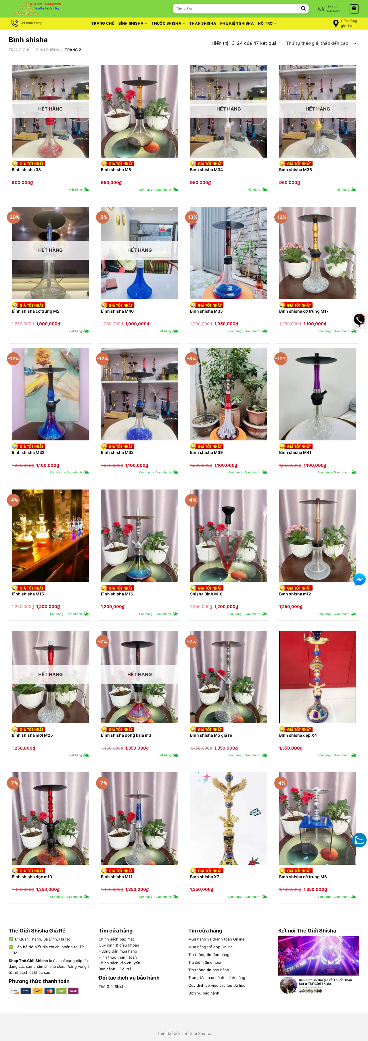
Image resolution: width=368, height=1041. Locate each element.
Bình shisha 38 (26, 169)
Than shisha (202, 23)
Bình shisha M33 (117, 452)
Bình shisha (130, 23)
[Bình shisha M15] (50, 535)
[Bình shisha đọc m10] (50, 818)
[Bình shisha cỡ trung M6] (317, 818)
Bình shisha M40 (117, 311)
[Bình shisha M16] (139, 535)
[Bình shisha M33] (139, 394)
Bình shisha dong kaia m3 (126, 735)
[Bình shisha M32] (50, 394)
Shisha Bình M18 (206, 593)
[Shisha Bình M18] (228, 535)
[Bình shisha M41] (317, 394)
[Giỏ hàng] (354, 8)
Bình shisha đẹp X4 (298, 735)
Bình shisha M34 (206, 169)
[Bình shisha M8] (139, 111)
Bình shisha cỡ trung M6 (303, 876)
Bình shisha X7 (204, 876)
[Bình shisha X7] (228, 818)
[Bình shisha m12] (317, 535)
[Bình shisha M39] (228, 394)
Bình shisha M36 (295, 169)
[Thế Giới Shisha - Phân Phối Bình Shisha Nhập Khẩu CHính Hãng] (37, 9)
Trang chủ (102, 23)
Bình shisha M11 (117, 876)
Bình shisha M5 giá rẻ (211, 735)
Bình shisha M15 (28, 593)
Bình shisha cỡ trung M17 (304, 311)
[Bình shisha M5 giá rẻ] (228, 677)
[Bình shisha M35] (228, 253)
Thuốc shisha (166, 23)
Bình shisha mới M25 (32, 735)
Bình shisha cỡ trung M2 (36, 311)
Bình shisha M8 (116, 169)
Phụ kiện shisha (237, 23)
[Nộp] (303, 9)
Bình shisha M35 (206, 311)
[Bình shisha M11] (139, 818)
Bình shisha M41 (295, 452)
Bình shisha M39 (206, 452)
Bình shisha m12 (295, 593)
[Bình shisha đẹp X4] (317, 677)
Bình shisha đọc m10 (32, 876)
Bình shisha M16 (117, 593)
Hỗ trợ (265, 23)
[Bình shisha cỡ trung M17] (317, 253)
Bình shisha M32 (28, 452)
